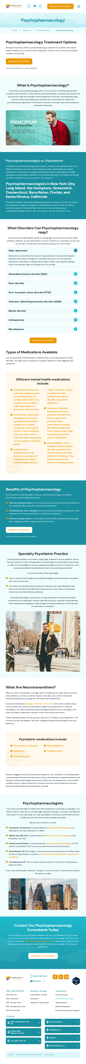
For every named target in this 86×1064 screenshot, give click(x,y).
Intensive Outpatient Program (67, 1010)
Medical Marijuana (62, 1006)
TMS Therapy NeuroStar (16, 1006)
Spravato (34, 998)
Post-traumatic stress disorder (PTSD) (30, 292)
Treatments (27, 30)
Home (15, 30)
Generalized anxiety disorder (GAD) (28, 274)
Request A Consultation (43, 340)
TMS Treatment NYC (15, 991)
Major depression (18, 250)
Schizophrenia (16, 320)
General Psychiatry (44, 30)
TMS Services (11, 995)
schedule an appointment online (39, 941)
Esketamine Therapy (39, 995)
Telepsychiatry (61, 1002)
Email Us (37, 981)
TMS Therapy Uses (13, 1002)
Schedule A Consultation (43, 956)
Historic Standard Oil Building (58, 835)
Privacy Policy (49, 1054)
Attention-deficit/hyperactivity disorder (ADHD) (35, 301)
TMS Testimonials (13, 1010)
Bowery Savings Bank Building (59, 843)
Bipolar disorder (17, 310)
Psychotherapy (61, 995)
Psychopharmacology (64, 998)
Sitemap (10, 1054)
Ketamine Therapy (39, 991)
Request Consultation (60, 6)
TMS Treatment (12, 998)
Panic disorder (16, 283)
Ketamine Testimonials (40, 1002)
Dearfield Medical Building (59, 828)
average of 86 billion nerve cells (39, 704)
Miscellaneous (16, 329)
